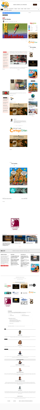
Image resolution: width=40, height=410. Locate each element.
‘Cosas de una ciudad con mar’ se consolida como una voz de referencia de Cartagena (5, 100)
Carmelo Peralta (20, 355)
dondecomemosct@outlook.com (25, 315)
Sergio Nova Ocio (20, 396)
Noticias (11, 258)
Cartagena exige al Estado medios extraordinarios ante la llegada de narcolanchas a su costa (32, 114)
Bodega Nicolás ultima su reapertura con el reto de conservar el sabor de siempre (5, 105)
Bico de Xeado (23, 52)
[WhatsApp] (17, 125)
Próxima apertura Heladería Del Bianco (7, 198)
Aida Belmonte (20, 345)
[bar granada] (7, 288)
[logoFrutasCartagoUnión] (18, 133)
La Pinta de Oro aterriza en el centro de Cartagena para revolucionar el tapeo (5, 57)
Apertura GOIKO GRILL (24, 198)
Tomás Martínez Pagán (20, 372)
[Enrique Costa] (4, 21)
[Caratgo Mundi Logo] (15, 230)
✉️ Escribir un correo (11, 323)
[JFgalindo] (7, 294)
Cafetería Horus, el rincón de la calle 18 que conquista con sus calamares (5, 60)
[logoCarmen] (16, 289)
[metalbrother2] (31, 304)
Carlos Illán (20, 390)
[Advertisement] (15, 45)
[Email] (20, 125)
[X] (16, 125)
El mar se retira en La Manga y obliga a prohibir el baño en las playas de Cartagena (5, 102)
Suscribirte (36, 30)
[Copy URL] (21, 125)
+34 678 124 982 (12, 315)
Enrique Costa (7, 21)
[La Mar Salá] (24, 305)
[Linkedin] (19, 125)
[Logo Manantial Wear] (24, 295)
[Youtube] (7, 265)
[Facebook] (15, 125)
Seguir (36, 27)
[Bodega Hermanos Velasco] (31, 239)
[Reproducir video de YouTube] (6, 93)
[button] (38, 9)
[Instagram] (3, 265)
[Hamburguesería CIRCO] (20, 239)
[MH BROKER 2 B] (16, 294)
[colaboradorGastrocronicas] (18, 109)
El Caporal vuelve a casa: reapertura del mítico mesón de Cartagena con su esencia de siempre (25, 257)
